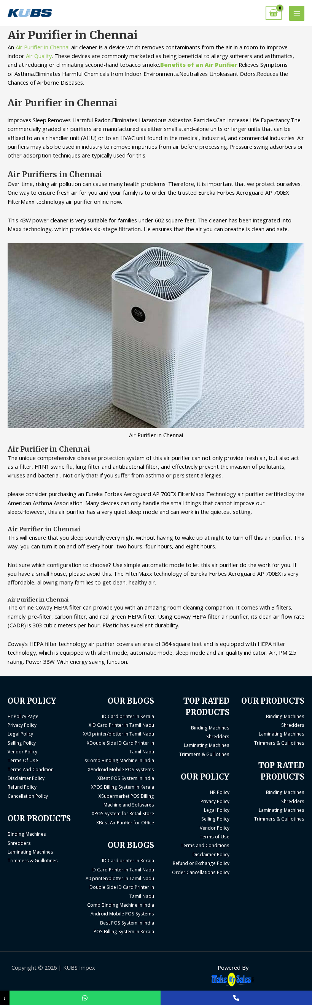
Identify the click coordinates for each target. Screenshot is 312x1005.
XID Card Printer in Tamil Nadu (121, 725)
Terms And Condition (31, 769)
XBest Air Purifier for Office (125, 822)
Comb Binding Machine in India (120, 905)
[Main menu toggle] (296, 13)
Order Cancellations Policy (200, 872)
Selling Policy (22, 743)
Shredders (19, 843)
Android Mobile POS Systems (122, 913)
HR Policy (219, 792)
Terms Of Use (23, 760)
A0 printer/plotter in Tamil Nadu (120, 878)
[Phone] (236, 998)
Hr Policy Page (23, 716)
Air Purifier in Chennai (43, 47)
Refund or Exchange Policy (201, 863)
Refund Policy (22, 787)
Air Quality (39, 56)
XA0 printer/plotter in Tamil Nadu (118, 734)
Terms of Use (214, 836)
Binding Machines (27, 834)
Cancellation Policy (28, 796)
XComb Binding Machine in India (119, 760)
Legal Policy (20, 734)
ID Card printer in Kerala (128, 716)
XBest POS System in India (125, 778)
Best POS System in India (127, 923)
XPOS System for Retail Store (123, 813)
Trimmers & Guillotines (33, 860)
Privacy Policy (22, 725)
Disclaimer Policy (26, 778)
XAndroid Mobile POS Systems (121, 769)
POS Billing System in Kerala (124, 931)
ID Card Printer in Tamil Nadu (122, 869)
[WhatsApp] (85, 998)
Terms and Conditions (205, 845)
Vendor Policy (22, 751)
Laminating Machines (30, 852)
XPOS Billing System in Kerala (122, 787)
